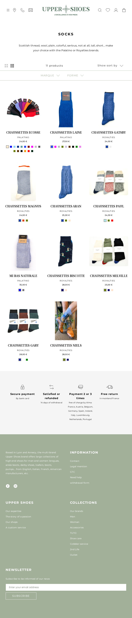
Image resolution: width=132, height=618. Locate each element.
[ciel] (105, 220)
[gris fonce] (39, 147)
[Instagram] (15, 486)
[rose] (27, 290)
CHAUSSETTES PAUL (108, 206)
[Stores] (14, 10)
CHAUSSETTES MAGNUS (23, 206)
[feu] (23, 220)
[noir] (22, 151)
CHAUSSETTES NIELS (66, 345)
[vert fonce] (32, 151)
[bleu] (11, 147)
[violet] (80, 147)
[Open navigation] (8, 10)
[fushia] (32, 147)
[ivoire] (110, 147)
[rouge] (29, 151)
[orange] (25, 151)
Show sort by (108, 65)
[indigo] (20, 360)
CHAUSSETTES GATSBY (108, 133)
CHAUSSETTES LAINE (66, 133)
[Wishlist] (108, 10)
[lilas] (66, 147)
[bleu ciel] (14, 147)
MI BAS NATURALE (23, 276)
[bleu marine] (18, 147)
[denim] (107, 147)
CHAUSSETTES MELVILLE (108, 276)
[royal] (70, 290)
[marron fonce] (18, 151)
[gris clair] (36, 147)
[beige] (7, 147)
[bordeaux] (29, 147)
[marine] (62, 290)
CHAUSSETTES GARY (23, 345)
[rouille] (23, 360)
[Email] (30, 10)
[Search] (100, 10)
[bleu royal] (25, 147)
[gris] (23, 290)
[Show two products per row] (6, 65)
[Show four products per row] (12, 65)
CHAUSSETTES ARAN (66, 206)
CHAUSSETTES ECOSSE (23, 133)
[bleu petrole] (22, 147)
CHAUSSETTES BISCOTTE (66, 276)
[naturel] (70, 220)
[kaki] (14, 151)
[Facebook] (8, 486)
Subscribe (21, 595)
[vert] (77, 147)
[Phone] (22, 10)
